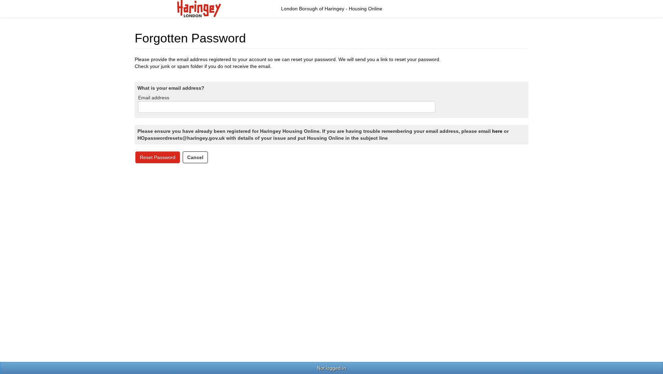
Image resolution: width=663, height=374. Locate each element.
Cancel (195, 157)
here (497, 131)
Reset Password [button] (157, 157)
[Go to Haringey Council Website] (199, 8)
